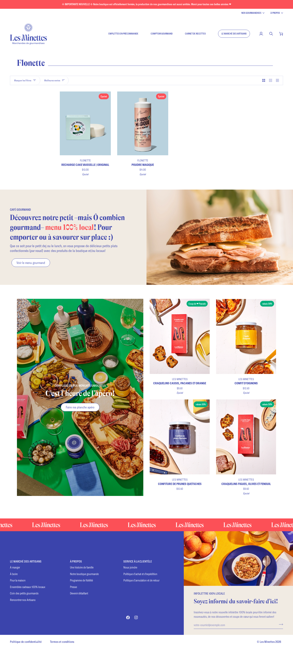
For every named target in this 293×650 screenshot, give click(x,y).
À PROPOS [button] (76, 561)
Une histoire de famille (81, 567)
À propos (275, 12)
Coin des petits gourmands (24, 593)
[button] (234, 33)
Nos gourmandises (251, 12)
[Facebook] (128, 617)
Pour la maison (18, 580)
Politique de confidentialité (26, 641)
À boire (14, 574)
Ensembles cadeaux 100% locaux (27, 587)
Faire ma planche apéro (80, 407)
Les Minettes (267, 641)
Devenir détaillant (79, 593)
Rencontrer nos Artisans (22, 600)
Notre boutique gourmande (84, 574)
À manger (15, 567)
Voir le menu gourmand (31, 263)
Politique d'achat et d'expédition (140, 574)
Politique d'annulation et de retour (141, 580)
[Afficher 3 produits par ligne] (270, 80)
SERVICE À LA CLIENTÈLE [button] (137, 561)
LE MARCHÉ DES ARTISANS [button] (25, 561)
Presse (73, 587)
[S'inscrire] (279, 624)
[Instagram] (136, 617)
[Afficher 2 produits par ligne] (263, 80)
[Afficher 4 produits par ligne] (278, 80)
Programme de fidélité (81, 580)
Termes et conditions (62, 641)
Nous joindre (130, 567)
